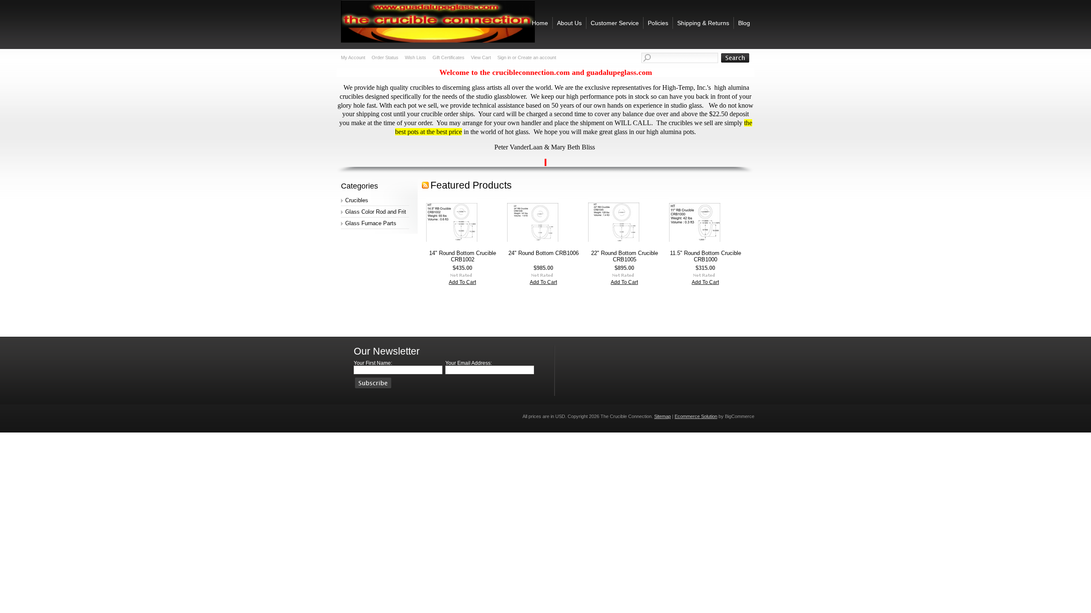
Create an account (537, 57)
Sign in (504, 57)
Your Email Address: (468, 363)
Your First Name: (373, 363)
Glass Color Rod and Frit (375, 212)
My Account (353, 57)
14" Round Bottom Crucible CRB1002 (462, 256)
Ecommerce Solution (696, 416)
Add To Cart (462, 282)
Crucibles (356, 200)
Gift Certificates (449, 57)
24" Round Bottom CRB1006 (543, 253)
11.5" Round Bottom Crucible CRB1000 (705, 256)
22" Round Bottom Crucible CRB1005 (624, 256)
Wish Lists (415, 57)
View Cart (481, 57)
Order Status (385, 57)
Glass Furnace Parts (370, 223)
